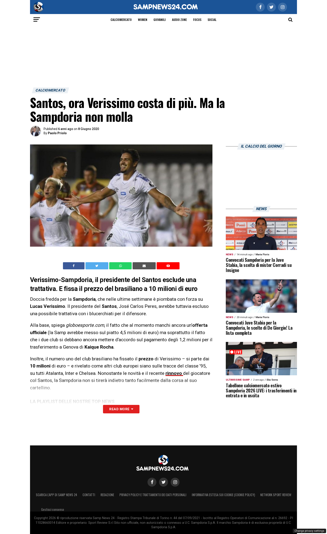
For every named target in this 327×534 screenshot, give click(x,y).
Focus (197, 19)
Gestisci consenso (52, 509)
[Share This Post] (121, 265)
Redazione (107, 494)
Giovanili (159, 19)
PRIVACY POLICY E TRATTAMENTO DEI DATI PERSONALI (152, 494)
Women (142, 19)
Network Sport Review (275, 494)
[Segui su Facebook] (151, 482)
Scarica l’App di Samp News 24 (56, 494)
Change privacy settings (309, 530)
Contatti (89, 494)
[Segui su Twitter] (163, 482)
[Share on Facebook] (74, 265)
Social (212, 19)
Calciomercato (121, 19)
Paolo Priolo (57, 133)
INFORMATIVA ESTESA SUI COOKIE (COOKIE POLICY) (223, 494)
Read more (119, 409)
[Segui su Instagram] (175, 482)
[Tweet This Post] (97, 265)
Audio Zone (179, 19)
